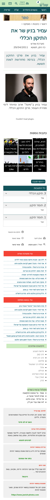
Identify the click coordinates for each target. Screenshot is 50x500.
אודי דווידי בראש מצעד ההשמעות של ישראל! (29, 286)
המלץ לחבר (38, 238)
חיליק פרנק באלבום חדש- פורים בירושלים (30, 293)
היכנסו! (25, 476)
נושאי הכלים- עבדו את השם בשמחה (31, 278)
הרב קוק (40, 354)
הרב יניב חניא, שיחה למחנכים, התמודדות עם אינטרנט (40, 145)
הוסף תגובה (37, 181)
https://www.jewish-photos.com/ (25, 494)
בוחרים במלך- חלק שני (39, 166)
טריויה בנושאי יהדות (38, 447)
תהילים (41, 370)
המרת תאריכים (38, 374)
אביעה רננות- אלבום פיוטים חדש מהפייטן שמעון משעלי (25, 336)
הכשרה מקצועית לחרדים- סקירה (33, 274)
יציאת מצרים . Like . (11, 167)
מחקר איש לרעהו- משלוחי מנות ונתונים (30, 282)
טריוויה (7, 9)
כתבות (36, 24)
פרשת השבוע (38, 351)
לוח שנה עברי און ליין (36, 402)
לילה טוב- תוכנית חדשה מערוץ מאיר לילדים (25, 147)
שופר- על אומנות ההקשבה (33, 393)
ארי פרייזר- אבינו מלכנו (35, 399)
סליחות (41, 361)
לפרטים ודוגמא (25, 440)
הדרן (42, 380)
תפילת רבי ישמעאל (36, 364)
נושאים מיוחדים (30, 9)
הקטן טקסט (32, 244)
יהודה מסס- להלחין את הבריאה (33, 271)
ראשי (44, 24)
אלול (42, 367)
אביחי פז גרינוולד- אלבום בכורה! (33, 267)
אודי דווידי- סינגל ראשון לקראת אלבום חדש (29, 263)
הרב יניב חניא (38, 357)
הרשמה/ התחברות (22, 3)
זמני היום (42, 465)
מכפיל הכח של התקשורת (10, 150)
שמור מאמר (16, 238)
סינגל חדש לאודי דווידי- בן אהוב (33, 289)
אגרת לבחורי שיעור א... (35, 396)
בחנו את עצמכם (25, 458)
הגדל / (40, 244)
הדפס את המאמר (14, 232)
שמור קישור (16, 244)
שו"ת (16, 9)
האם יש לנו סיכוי (25, 422)
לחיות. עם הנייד (40, 411)
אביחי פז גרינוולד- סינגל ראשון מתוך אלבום (29, 340)
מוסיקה (26, 24)
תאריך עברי (39, 377)
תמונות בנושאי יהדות (38, 483)
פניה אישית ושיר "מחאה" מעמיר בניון (31, 306)
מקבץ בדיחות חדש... (25, 167)
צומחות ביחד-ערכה (38, 429)
